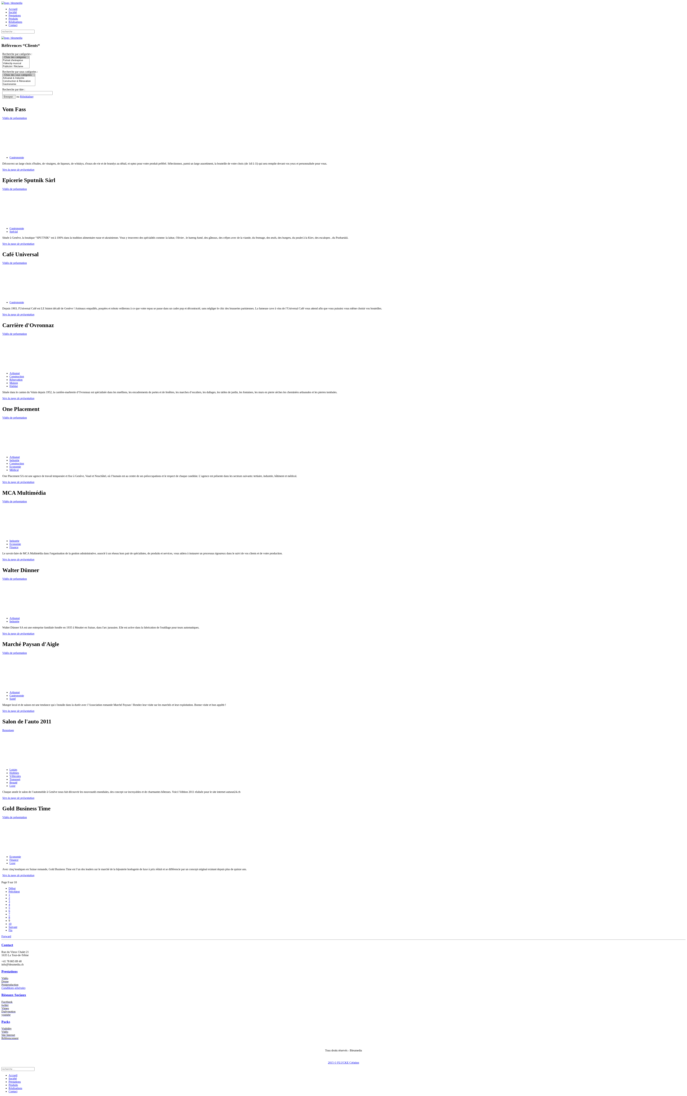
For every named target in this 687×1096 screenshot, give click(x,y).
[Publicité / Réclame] (16, 66)
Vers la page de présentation (18, 169)
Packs (5, 1022)
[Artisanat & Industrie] (19, 78)
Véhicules (15, 776)
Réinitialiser (26, 96)
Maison (13, 382)
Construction (16, 376)
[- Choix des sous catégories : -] (19, 75)
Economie (15, 466)
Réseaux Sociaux (13, 995)
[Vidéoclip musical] (16, 63)
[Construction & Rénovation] (19, 81)
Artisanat (14, 373)
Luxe (12, 785)
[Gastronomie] (19, 84)
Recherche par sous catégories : (20, 71)
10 (10, 923)
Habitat (13, 386)
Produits (13, 18)
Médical (14, 469)
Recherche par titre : (13, 89)
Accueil (13, 9)
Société (13, 12)
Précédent (14, 891)
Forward (6, 936)
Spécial (13, 231)
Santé (12, 698)
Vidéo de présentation (14, 118)
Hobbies (14, 772)
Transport (14, 779)
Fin (10, 930)
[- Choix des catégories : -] (16, 57)
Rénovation (16, 379)
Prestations (15, 15)
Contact (13, 25)
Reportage (8, 730)
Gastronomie (16, 157)
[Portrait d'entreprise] (16, 60)
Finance (13, 547)
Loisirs (13, 769)
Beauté (13, 782)
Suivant (13, 927)
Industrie (14, 460)
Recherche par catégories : (17, 54)
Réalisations (15, 21)
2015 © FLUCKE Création (343, 1062)
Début (12, 888)
